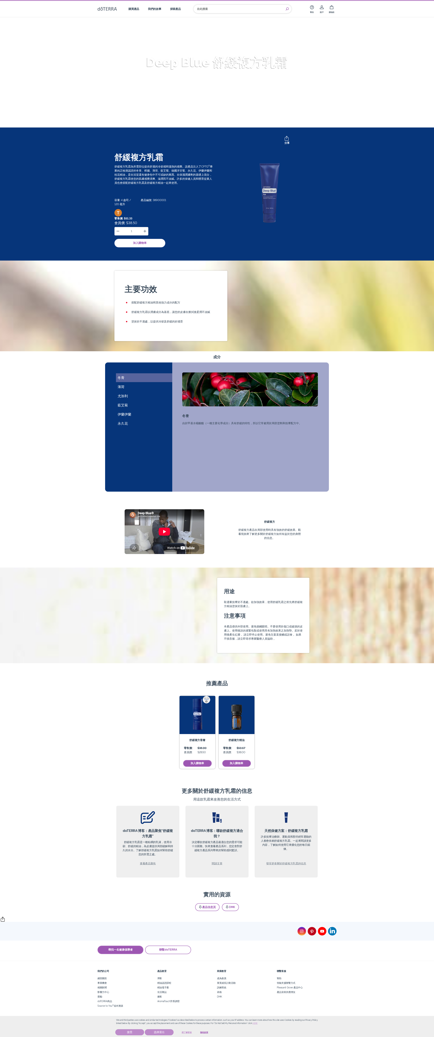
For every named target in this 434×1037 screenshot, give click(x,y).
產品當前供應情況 (286, 992)
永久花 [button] (123, 423)
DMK (232, 907)
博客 (159, 978)
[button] (118, 212)
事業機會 (102, 982)
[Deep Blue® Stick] (197, 715)
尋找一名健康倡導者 (120, 949)
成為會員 (221, 978)
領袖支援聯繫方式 (286, 982)
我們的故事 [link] (154, 9)
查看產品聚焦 (148, 863)
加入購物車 (140, 242)
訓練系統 (221, 987)
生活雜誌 (162, 992)
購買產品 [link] (134, 9)
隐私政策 (204, 1032)
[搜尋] (287, 9)
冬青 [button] (121, 378)
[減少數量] (118, 231)
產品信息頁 (209, 907)
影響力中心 (103, 992)
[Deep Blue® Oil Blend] (236, 715)
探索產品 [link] (175, 9)
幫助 (279, 978)
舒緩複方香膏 (197, 740)
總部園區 (102, 978)
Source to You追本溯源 (110, 1005)
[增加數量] (145, 231)
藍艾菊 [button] (123, 405)
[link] (312, 9)
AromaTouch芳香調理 (168, 1001)
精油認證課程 (164, 982)
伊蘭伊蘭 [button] (124, 414)
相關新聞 (102, 987)
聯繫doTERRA (168, 949)
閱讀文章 (217, 863)
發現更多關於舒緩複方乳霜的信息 (286, 863)
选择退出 (159, 1032)
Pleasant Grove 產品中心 (290, 987)
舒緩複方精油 (236, 740)
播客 (159, 996)
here (255, 1023)
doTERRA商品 (104, 1001)
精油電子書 (163, 987)
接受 (129, 1032)
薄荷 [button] (121, 387)
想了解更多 (187, 1032)
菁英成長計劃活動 (226, 982)
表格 (219, 992)
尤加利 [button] (123, 396)
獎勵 (99, 996)
